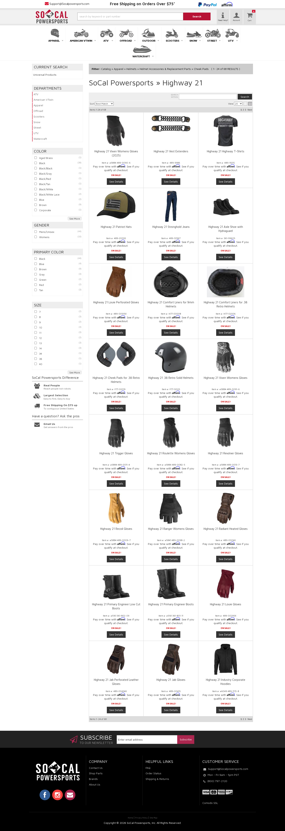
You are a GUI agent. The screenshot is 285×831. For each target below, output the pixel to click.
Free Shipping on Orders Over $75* (142, 4)
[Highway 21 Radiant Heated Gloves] (225, 508)
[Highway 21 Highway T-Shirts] (225, 130)
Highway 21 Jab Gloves (170, 679)
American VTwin (43, 99)
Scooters (39, 116)
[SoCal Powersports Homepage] (51, 16)
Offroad (38, 110)
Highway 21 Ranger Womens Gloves (171, 528)
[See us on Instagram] (57, 795)
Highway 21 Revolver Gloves (225, 453)
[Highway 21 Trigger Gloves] (116, 432)
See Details (116, 181)
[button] (120, 16)
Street (37, 127)
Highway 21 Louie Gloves (225, 604)
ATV (36, 94)
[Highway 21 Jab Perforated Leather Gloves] (116, 659)
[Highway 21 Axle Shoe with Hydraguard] (225, 206)
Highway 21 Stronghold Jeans (171, 226)
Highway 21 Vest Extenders (171, 151)
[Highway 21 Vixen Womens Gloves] (225, 357)
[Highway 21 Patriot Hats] (116, 205)
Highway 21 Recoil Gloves (116, 528)
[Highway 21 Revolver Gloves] (225, 432)
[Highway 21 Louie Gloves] (225, 583)
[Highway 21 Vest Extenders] (171, 123)
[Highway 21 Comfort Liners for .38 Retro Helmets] (225, 281)
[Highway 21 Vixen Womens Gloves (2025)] (116, 130)
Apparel (38, 105)
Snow (37, 122)
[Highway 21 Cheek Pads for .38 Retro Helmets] (116, 354)
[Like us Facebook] (45, 795)
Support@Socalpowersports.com (69, 3)
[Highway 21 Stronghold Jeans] (171, 206)
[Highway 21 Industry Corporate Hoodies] (225, 659)
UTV (36, 133)
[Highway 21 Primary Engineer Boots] (171, 583)
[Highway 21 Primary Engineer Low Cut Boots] (116, 583)
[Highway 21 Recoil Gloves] (116, 508)
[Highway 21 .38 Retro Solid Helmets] (171, 357)
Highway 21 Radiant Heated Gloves (226, 528)
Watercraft (40, 138)
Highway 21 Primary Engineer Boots (171, 604)
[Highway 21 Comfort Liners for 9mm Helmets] (171, 281)
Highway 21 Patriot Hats (116, 226)
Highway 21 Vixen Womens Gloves (225, 377)
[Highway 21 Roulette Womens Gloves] (171, 432)
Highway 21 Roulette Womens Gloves (171, 453)
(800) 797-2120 (217, 781)
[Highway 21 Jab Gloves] (171, 659)
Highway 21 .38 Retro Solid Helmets (170, 377)
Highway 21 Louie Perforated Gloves (116, 302)
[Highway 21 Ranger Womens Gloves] (171, 508)
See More (74, 218)
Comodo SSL (210, 802)
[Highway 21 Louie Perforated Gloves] (116, 281)
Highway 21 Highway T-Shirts (225, 151)
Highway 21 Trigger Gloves (116, 453)
